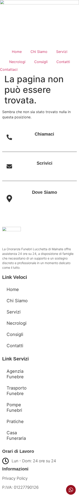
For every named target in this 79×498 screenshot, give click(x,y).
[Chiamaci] (9, 138)
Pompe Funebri (14, 407)
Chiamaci (44, 134)
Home (17, 51)
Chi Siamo (39, 51)
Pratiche (15, 421)
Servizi (61, 51)
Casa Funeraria (16, 435)
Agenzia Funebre (15, 374)
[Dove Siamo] (9, 200)
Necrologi (17, 62)
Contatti (63, 62)
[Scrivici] (9, 167)
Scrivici (44, 163)
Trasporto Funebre (17, 390)
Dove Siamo (44, 192)
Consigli (41, 62)
